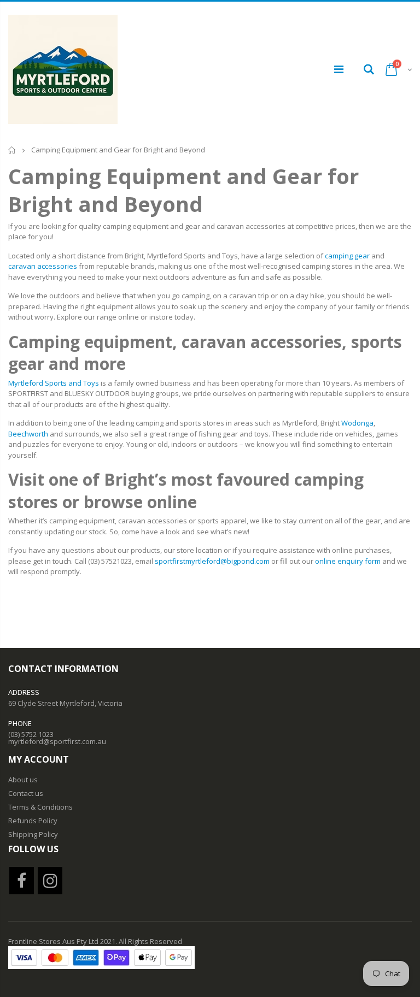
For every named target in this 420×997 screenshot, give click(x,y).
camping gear (347, 256)
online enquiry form (348, 561)
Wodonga (357, 423)
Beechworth (28, 434)
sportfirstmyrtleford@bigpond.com (212, 561)
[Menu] (338, 69)
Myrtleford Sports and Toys (53, 383)
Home (12, 150)
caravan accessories (42, 266)
